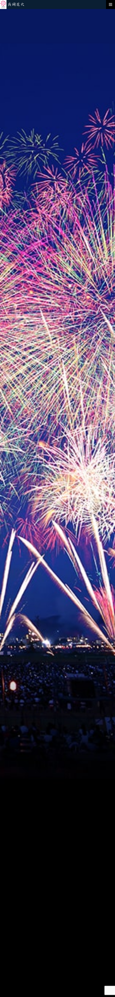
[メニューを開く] (110, 4)
